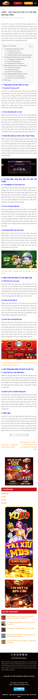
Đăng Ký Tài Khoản (29, 676)
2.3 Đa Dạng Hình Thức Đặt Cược (15, 63)
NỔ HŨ (3, 500)
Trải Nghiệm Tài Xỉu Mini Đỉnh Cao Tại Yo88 (20, 628)
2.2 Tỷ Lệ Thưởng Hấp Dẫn (13, 61)
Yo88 (16, 24)
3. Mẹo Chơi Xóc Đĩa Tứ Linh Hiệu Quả (15, 65)
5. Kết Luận (7, 80)
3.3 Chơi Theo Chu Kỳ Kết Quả (14, 71)
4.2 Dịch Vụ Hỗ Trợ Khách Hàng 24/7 (16, 78)
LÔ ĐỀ (3, 497)
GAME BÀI (4, 493)
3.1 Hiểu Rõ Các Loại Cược (13, 67)
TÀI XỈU (3, 503)
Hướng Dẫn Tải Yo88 (9, 676)
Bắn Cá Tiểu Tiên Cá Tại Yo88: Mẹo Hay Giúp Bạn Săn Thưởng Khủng (21, 635)
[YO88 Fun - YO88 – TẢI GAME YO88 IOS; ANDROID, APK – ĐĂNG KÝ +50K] (6, 3)
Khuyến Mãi (19, 676)
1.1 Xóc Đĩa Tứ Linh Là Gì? (13, 51)
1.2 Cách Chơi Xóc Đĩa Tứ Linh (14, 53)
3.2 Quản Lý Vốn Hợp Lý (13, 69)
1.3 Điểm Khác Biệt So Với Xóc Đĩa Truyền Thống (19, 55)
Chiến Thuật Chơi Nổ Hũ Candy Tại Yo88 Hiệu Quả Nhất (21, 641)
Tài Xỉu (3, 9)
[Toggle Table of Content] (30, 46)
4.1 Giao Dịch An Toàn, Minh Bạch (15, 76)
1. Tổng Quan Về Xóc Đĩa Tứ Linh (14, 49)
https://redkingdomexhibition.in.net (19, 684)
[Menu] (35, 3)
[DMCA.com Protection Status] (19, 689)
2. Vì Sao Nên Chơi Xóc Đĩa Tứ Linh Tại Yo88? (17, 57)
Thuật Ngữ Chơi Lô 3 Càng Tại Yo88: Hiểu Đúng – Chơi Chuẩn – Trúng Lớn (20, 617)
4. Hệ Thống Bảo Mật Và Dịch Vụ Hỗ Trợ (16, 74)
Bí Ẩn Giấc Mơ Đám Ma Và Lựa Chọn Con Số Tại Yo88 (21, 623)
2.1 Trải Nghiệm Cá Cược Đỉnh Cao (16, 59)
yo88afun (22, 17)
